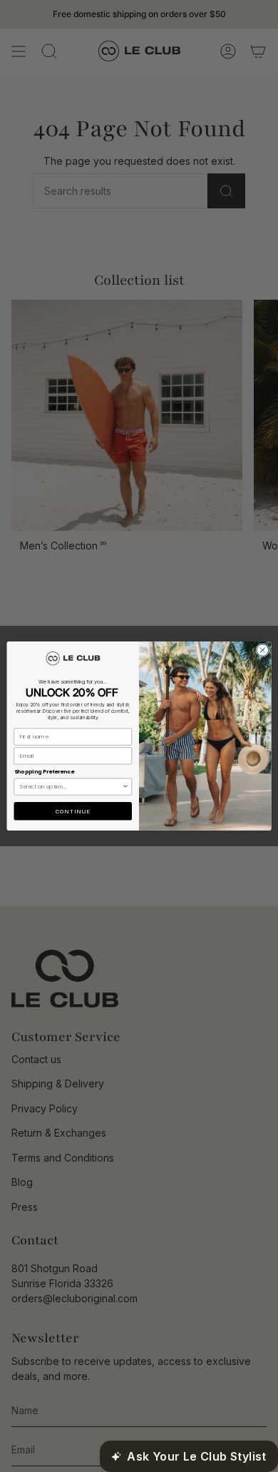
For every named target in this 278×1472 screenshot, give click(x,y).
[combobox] (71, 786)
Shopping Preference (44, 772)
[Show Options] (125, 786)
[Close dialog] (263, 650)
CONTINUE (73, 811)
